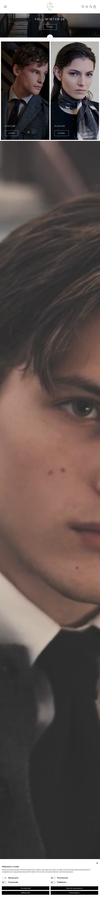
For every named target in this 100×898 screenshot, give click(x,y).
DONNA (50, 27)
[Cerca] (90, 6)
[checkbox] (4, 878)
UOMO (11, 133)
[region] (50, 18)
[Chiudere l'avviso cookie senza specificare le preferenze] (97, 863)
